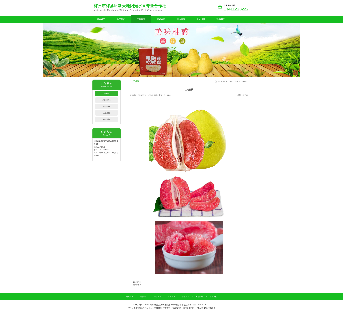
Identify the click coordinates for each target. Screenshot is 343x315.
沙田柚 (106, 94)
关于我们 (121, 19)
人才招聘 (201, 19)
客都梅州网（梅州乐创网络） (184, 308)
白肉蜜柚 (106, 119)
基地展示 (181, 19)
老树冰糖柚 (106, 100)
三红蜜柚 (106, 113)
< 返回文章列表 (242, 95)
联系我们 (221, 19)
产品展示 (141, 19)
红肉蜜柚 (106, 106)
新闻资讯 (161, 19)
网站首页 (101, 19)
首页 (230, 81)
